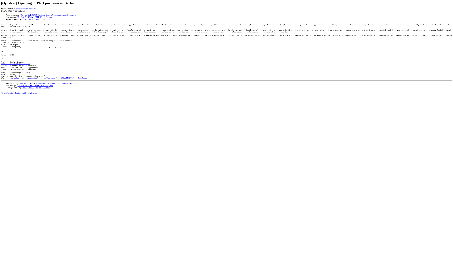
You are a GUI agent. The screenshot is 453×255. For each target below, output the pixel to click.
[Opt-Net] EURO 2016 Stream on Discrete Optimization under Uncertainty (48, 15)
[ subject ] (38, 19)
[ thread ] (31, 19)
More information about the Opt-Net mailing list (19, 93)
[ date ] (24, 19)
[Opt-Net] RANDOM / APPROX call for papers (35, 17)
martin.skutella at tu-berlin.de (25, 9)
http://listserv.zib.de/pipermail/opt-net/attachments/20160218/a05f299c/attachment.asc (47, 78)
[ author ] (46, 19)
